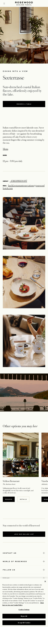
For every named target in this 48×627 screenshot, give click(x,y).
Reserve (10, 499)
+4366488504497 (18, 181)
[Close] (45, 581)
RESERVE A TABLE (29, 104)
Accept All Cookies (24, 623)
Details (23, 499)
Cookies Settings (24, 609)
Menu (5, 149)
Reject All (24, 616)
